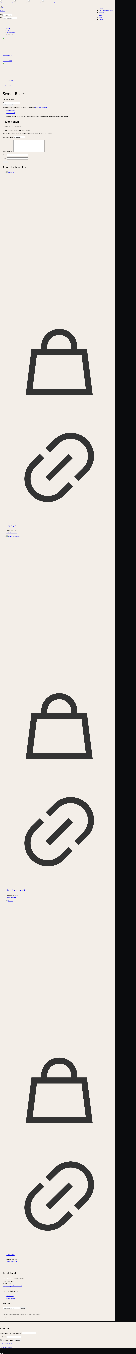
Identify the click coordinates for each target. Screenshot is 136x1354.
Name (5, 155)
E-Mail (5, 158)
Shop (7, 30)
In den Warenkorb (8, 105)
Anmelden (17, 1340)
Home (8, 28)
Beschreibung (10, 110)
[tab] (59, 111)
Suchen (23, 1308)
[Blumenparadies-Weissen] (28, 3)
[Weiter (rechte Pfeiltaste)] (2, 1353)
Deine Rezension (8, 151)
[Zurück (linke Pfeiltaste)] (0, 1353)
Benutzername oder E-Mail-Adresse (11, 1333)
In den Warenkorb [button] (11, 533)
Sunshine (10, 1254)
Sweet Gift (11, 526)
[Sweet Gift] (59, 240)
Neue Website (10, 1298)
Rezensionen (10, 113)
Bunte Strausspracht (15, 890)
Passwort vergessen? (6, 1343)
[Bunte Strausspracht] (59, 604)
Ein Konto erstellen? (6, 1347)
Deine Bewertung (8, 137)
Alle (36, 107)
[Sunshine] (59, 969)
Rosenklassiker (10, 32)
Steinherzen (10, 1296)
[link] (18, 18)
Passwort (3, 1336)
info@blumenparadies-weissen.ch (12, 1286)
